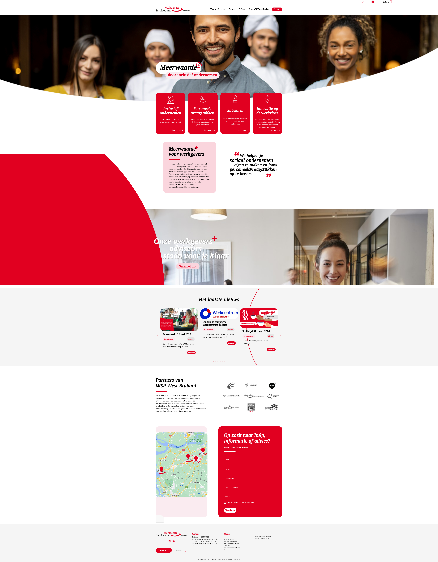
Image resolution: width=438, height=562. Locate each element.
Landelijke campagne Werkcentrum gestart (215, 323)
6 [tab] (225, 361)
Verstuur (230, 510)
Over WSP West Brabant (259, 9)
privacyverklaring (248, 503)
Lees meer (191, 353)
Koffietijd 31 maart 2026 (256, 331)
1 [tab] (213, 361)
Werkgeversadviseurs (262, 539)
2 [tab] (215, 361)
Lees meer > (177, 130)
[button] (158, 335)
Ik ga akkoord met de (240, 503)
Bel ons (386, 2)
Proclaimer (236, 559)
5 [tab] (222, 361)
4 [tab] (220, 361)
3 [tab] (218, 361)
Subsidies (227, 546)
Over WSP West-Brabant (263, 537)
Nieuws (190, 339)
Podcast (242, 9)
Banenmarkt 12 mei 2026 (177, 334)
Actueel (232, 9)
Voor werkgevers (217, 9)
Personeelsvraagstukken (231, 544)
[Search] (363, 1)
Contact (277, 9)
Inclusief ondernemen (230, 542)
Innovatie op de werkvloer (232, 548)
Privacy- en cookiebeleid (224, 559)
